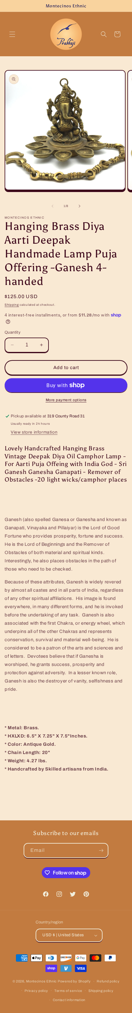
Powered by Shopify (74, 981)
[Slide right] (79, 206)
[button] (12, 34)
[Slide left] (52, 206)
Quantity (13, 332)
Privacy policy (36, 991)
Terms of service (68, 991)
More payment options (66, 400)
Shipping (12, 304)
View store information (34, 432)
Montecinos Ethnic (41, 981)
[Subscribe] (101, 850)
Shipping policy (101, 991)
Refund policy (108, 981)
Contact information (69, 1000)
